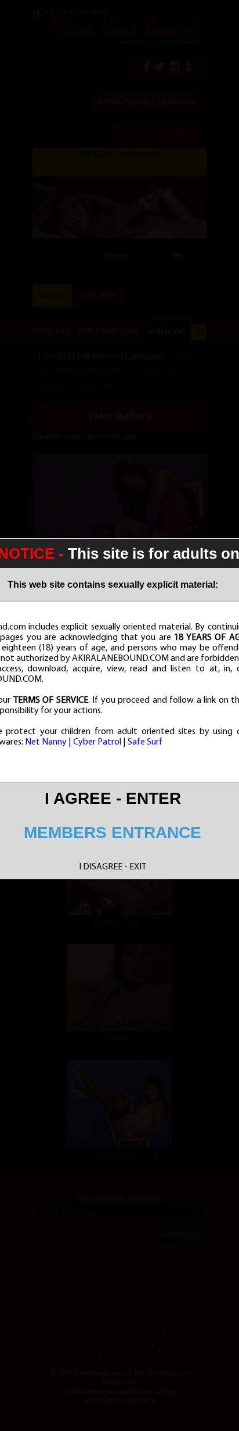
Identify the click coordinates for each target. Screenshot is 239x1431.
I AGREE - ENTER (113, 798)
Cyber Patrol (97, 742)
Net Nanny (46, 742)
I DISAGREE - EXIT (112, 867)
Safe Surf (145, 742)
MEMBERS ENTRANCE (112, 833)
